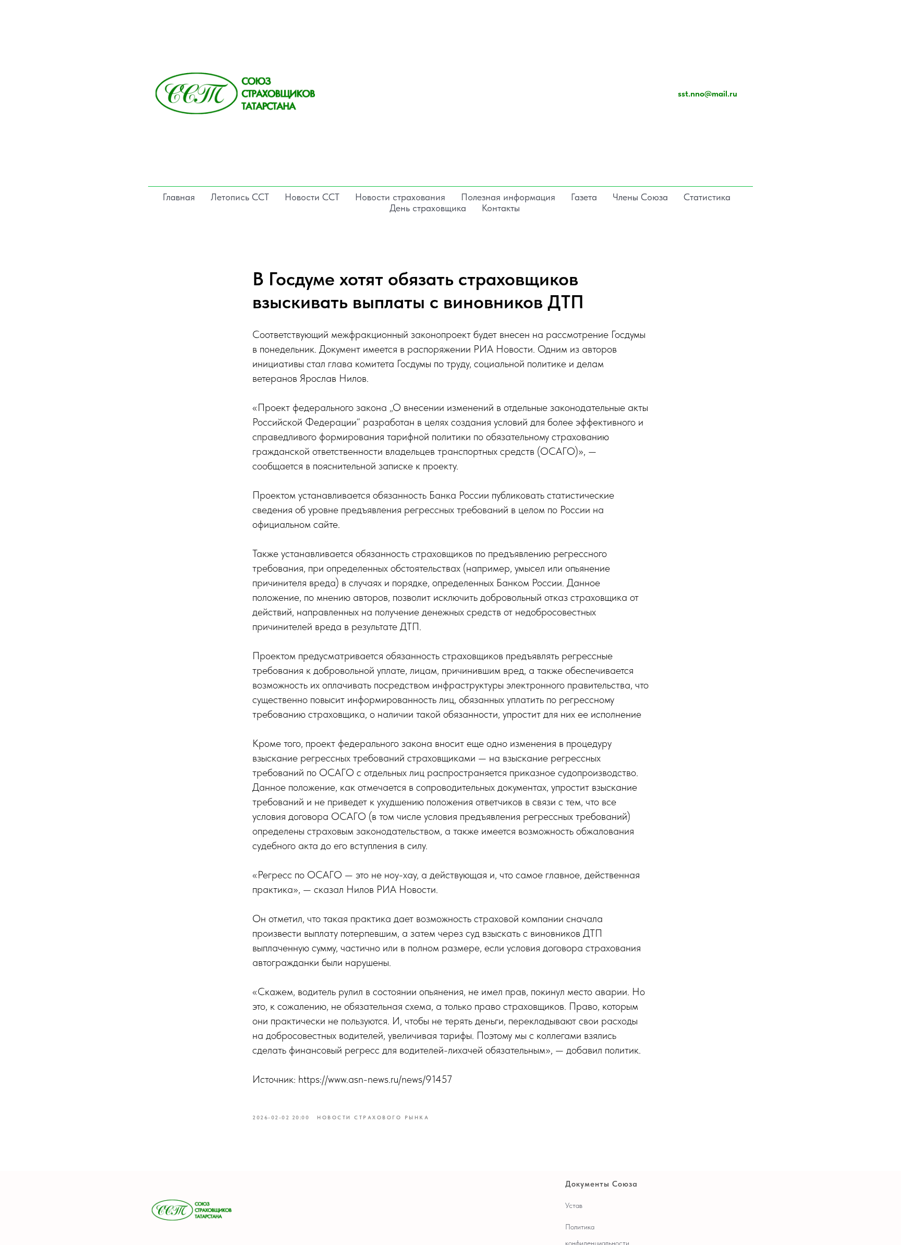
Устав (573, 1205)
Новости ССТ (312, 196)
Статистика (707, 196)
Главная (179, 196)
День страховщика (427, 207)
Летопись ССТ (240, 196)
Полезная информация (508, 196)
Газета (584, 196)
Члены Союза (640, 196)
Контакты (501, 207)
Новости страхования (400, 196)
